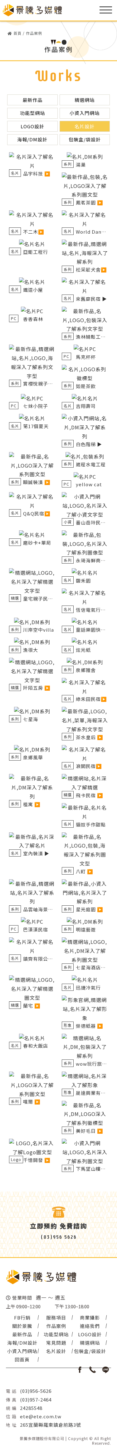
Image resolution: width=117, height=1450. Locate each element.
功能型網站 (32, 113)
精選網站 (85, 100)
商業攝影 (90, 1317)
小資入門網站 (85, 113)
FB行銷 (22, 1317)
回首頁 (22, 1359)
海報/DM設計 (32, 139)
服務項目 (56, 1317)
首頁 (17, 33)
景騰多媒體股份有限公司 (42, 1438)
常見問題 (56, 1342)
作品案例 (34, 33)
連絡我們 (90, 1326)
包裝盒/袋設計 (85, 139)
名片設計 (85, 126)
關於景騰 (22, 1326)
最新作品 (32, 100)
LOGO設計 (32, 126)
